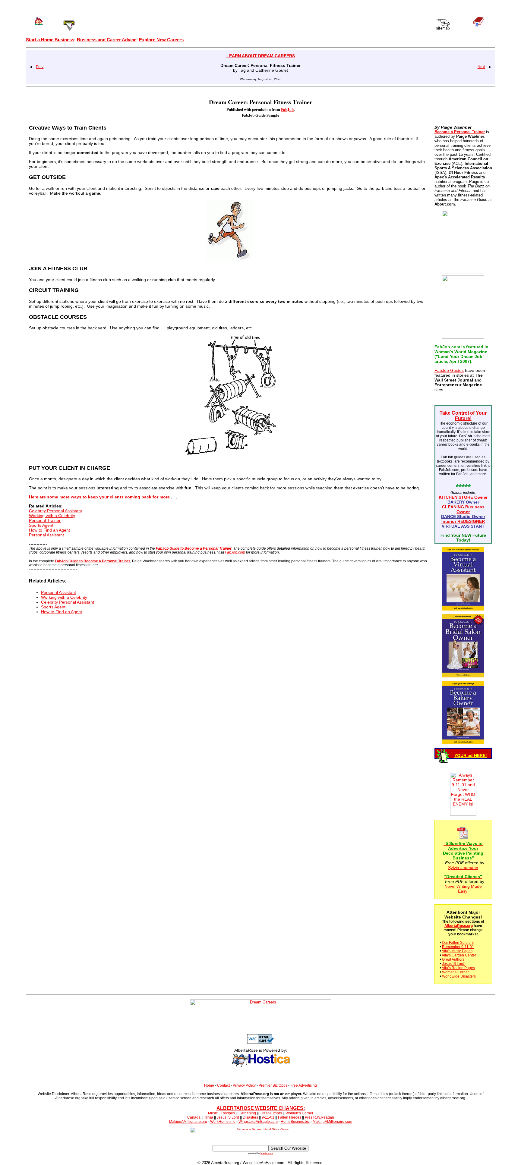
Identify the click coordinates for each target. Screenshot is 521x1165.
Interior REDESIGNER (463, 521)
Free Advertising (303, 1085)
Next (481, 67)
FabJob (287, 109)
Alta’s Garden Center (459, 955)
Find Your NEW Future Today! (463, 537)
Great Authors (453, 959)
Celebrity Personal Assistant (55, 510)
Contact (223, 1085)
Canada (194, 1117)
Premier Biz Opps (273, 1085)
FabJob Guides (449, 370)
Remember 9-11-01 (458, 947)
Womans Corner (455, 972)
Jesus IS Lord (228, 1117)
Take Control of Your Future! (463, 415)
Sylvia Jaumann (463, 867)
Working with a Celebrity (52, 515)
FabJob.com (235, 552)
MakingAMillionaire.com (332, 1121)
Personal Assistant (46, 534)
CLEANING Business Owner (463, 509)
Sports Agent (41, 525)
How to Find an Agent (49, 530)
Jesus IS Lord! (453, 964)
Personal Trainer (45, 520)
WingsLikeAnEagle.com (258, 1121)
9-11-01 (268, 1117)
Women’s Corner (299, 1113)
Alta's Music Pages (457, 951)
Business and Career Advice (106, 39)
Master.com (266, 1152)
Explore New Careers (161, 39)
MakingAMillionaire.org (188, 1121)
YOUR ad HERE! (470, 755)
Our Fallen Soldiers (458, 942)
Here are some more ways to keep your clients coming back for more (99, 497)
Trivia (208, 1117)
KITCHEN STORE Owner (463, 497)
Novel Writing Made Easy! (463, 888)
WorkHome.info (222, 1121)
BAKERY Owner (463, 502)
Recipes (228, 1113)
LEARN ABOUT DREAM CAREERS (260, 55)
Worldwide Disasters (459, 976)
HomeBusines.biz (295, 1121)
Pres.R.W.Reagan (319, 1117)
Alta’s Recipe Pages (458, 968)
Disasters (250, 1117)
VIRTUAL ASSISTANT (463, 526)
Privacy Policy (244, 1085)
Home (209, 1085)
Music (213, 1113)
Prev (39, 67)
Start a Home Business (50, 39)
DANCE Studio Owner (463, 516)
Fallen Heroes (289, 1117)
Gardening (247, 1113)
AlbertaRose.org (458, 926)
